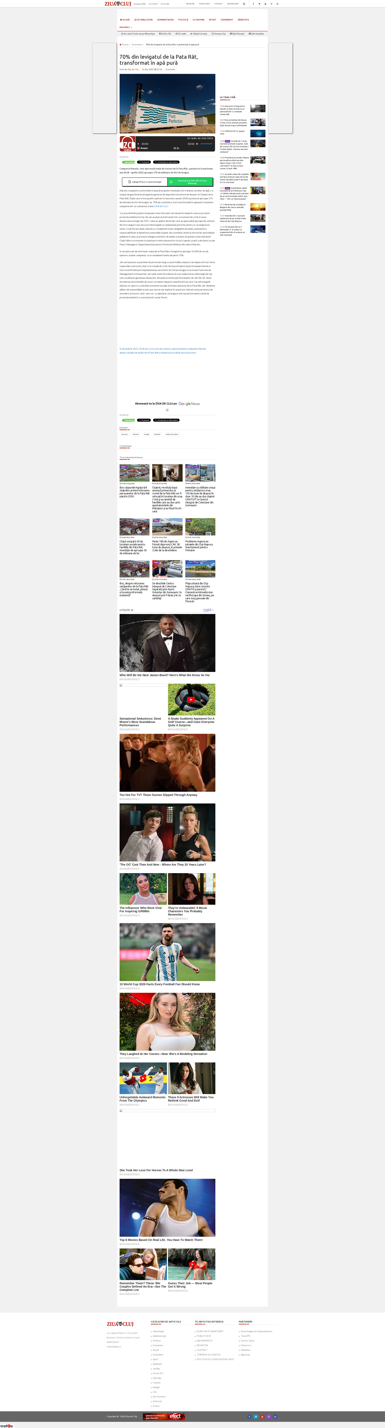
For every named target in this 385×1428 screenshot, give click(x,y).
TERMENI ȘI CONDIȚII (208, 1354)
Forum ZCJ (158, 1373)
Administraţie (165, 19)
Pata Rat (157, 434)
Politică (183, 19)
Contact (218, 4)
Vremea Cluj (219, 33)
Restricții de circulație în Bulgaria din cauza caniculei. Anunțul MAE (233, 207)
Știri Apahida (257, 33)
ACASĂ (126, 19)
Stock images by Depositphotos (256, 1331)
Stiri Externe (159, 1396)
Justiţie (156, 1368)
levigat (146, 434)
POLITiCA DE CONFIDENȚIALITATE (215, 1359)
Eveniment (227, 19)
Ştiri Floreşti (238, 33)
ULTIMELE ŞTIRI (144, 19)
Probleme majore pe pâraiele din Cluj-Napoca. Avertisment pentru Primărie (199, 546)
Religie (156, 1387)
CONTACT (202, 1350)
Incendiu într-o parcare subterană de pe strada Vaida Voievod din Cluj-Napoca (233, 218)
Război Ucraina (200, 33)
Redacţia (190, 4)
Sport (212, 19)
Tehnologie (158, 1331)
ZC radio (182, 33)
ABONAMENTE (205, 1340)
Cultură (156, 1382)
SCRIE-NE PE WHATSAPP (210, 1331)
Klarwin (136, 434)
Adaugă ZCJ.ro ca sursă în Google (147, 181)
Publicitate (204, 4)
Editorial (157, 1401)
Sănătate (243, 19)
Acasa (125, 44)
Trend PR (245, 1336)
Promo (156, 1406)
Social (156, 1350)
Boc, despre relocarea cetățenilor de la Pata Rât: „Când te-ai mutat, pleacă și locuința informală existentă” (134, 589)
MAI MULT (125, 27)
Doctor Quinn (248, 1340)
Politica (157, 1340)
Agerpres (245, 1354)
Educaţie (157, 1378)
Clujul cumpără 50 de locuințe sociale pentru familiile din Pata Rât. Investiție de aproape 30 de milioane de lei (133, 547)
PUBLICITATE (204, 1336)
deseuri (125, 434)
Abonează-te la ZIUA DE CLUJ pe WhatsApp (192, 182)
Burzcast (190, 1423)
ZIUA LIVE (166, 33)
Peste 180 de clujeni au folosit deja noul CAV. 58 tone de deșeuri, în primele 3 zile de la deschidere (167, 546)
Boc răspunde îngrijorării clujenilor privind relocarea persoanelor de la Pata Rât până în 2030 (134, 492)
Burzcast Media (203, 1423)
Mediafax (245, 1350)
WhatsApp (234, 4)
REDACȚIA (202, 1345)
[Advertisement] (167, 323)
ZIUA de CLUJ (161, 206)
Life (155, 1392)
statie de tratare (172, 434)
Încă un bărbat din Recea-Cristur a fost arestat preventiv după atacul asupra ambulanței (233, 122)
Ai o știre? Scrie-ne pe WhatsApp (139, 33)
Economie (199, 19)
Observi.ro (246, 1345)
